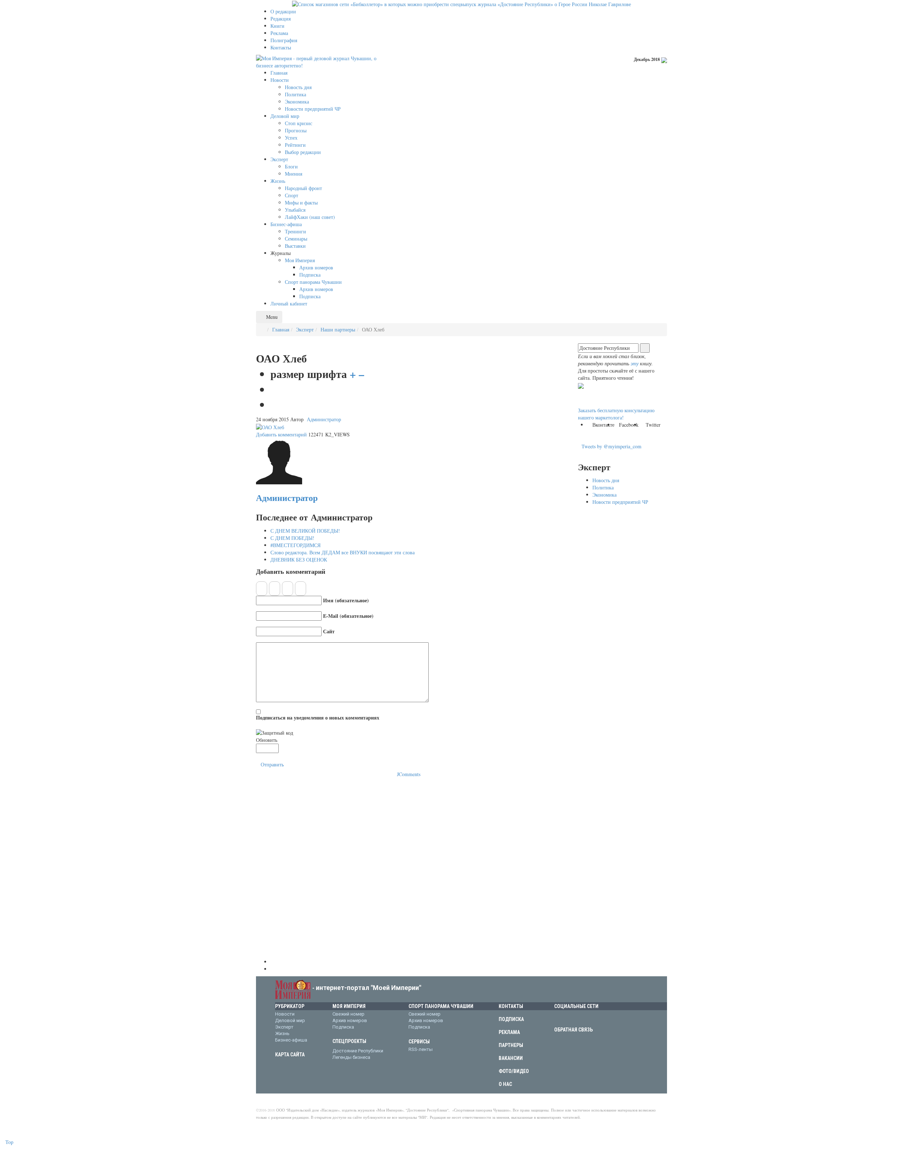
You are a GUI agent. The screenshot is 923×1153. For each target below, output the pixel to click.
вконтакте (558, 1017)
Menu (271, 316)
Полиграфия (283, 40)
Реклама (279, 33)
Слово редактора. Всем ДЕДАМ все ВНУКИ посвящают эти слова (342, 552)
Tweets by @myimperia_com (611, 446)
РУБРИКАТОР (289, 1006)
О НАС (505, 1084)
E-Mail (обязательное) (348, 616)
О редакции (283, 11)
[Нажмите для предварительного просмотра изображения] (270, 426)
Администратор (324, 419)
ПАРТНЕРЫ (511, 1045)
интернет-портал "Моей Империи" (368, 987)
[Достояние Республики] (461, 3)
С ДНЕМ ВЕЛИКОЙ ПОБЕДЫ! (305, 530)
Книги (277, 25)
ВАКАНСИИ (511, 1058)
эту (635, 363)
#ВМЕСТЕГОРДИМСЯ (295, 545)
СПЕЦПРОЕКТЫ (349, 1041)
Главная (280, 329)
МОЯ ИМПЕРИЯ (349, 1006)
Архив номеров (349, 1020)
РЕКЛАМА (509, 1032)
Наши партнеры (338, 329)
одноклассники (592, 1017)
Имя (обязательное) (346, 600)
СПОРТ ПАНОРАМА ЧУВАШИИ (440, 1006)
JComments (408, 774)
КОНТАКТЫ (511, 1006)
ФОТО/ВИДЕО (514, 1071)
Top (8, 1142)
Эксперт (305, 329)
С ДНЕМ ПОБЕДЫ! (292, 537)
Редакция (280, 18)
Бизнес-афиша (291, 1040)
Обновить (266, 739)
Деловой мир (290, 1020)
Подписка (343, 1027)
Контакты (280, 47)
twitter (581, 1017)
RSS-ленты (420, 1049)
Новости (285, 1014)
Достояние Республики (357, 1050)
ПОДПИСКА (511, 1019)
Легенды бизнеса (351, 1057)
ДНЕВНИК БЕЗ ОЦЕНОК (298, 559)
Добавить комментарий (281, 434)
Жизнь (282, 1033)
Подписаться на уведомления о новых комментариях (317, 717)
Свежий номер (348, 1014)
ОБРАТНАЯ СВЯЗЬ (573, 1030)
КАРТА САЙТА (290, 1054)
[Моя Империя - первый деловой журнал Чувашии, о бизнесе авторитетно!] (321, 61)
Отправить (272, 764)
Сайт (329, 631)
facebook (569, 1017)
